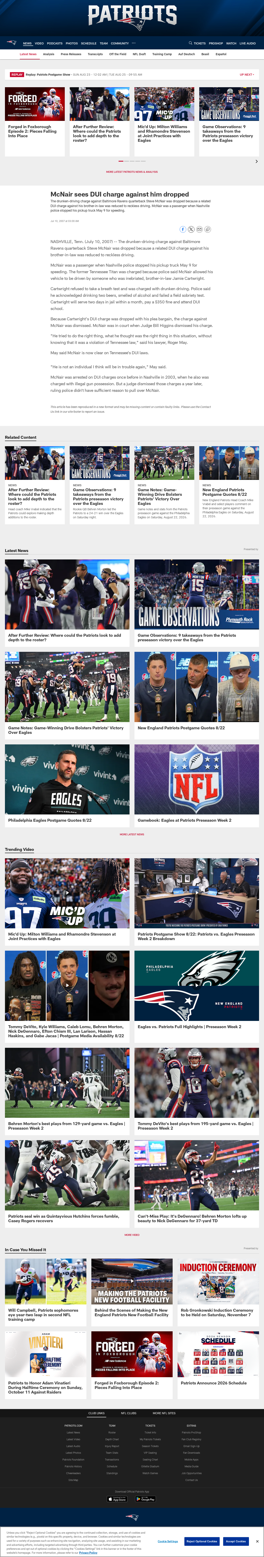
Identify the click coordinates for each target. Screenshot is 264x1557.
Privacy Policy (88, 1552)
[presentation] (257, 162)
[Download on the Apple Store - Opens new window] (117, 1499)
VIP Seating (150, 1452)
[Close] (257, 1541)
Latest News (73, 1432)
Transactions (112, 1459)
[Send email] (199, 231)
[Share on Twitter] (191, 231)
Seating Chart (150, 1459)
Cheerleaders (73, 1473)
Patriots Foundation (73, 1459)
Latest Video (73, 1439)
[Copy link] (207, 229)
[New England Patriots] (132, 1518)
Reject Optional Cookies (202, 1541)
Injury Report (112, 1446)
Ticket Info (150, 1432)
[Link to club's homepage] (11, 43)
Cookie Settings (168, 1541)
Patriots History (73, 1466)
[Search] (190, 43)
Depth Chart (112, 1439)
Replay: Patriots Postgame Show (48, 74)
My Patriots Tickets (150, 1439)
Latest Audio (73, 1446)
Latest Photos (73, 1452)
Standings (112, 1473)
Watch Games (150, 1473)
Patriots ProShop (191, 1432)
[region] (132, 1542)
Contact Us (191, 1479)
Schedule (112, 1466)
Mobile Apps (191, 1459)
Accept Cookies (236, 1541)
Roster (112, 1432)
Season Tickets (150, 1446)
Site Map (73, 1479)
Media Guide (191, 1466)
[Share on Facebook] (183, 231)
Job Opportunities (192, 1473)
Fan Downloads (191, 1452)
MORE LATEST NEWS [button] (132, 834)
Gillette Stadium (150, 1466)
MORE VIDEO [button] (132, 1234)
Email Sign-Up (192, 1446)
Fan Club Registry (191, 1439)
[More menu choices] (133, 43)
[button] (121, 161)
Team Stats (112, 1452)
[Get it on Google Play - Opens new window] (145, 1501)
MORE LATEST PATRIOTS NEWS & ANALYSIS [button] (132, 171)
